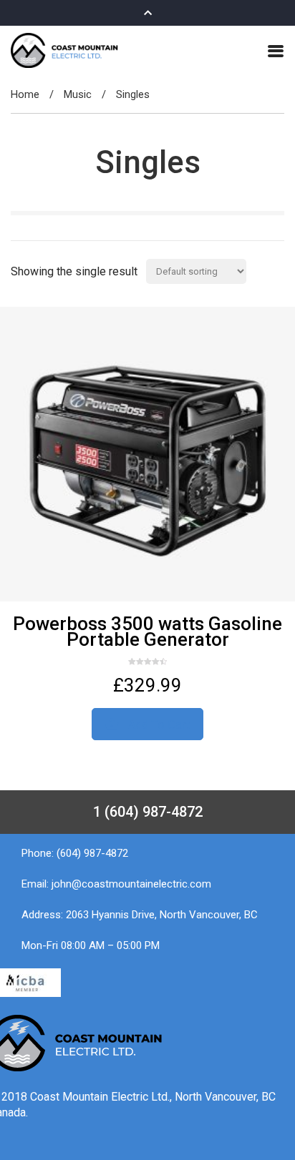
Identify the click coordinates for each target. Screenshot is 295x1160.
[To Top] (267, 1122)
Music (78, 94)
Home (25, 94)
